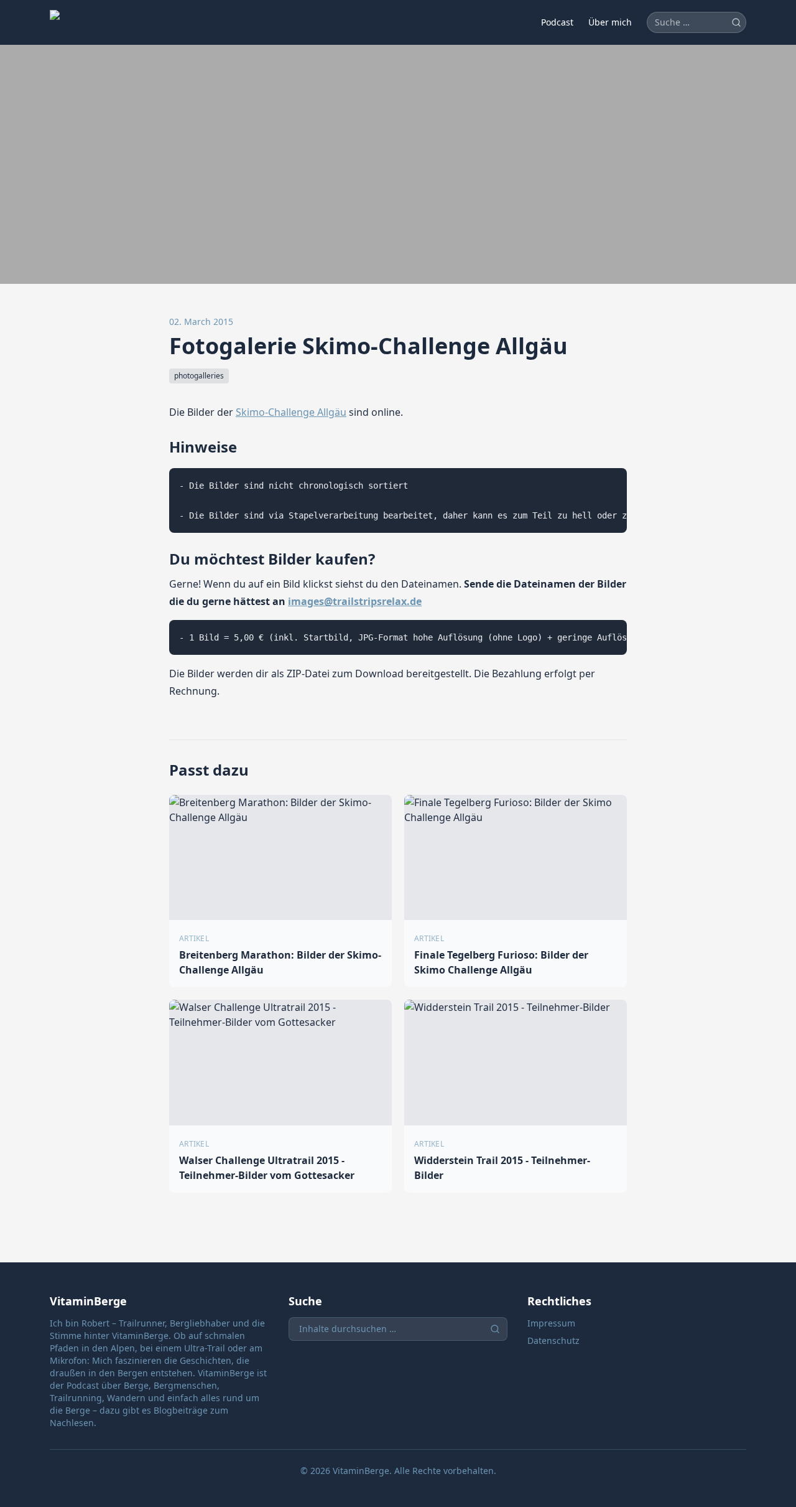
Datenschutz (553, 1340)
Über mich (610, 22)
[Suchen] (736, 22)
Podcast (557, 22)
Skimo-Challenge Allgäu (291, 412)
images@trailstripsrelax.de (355, 601)
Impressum (551, 1323)
